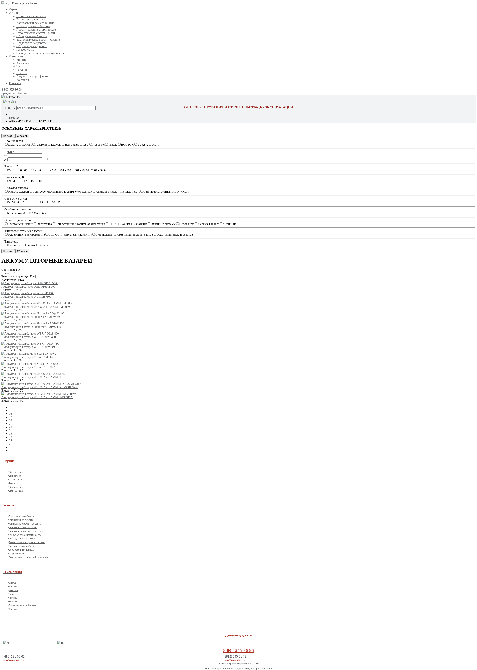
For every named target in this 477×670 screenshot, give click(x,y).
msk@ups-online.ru (13, 660)
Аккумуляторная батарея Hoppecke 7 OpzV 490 (31, 316)
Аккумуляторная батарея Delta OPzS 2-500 (28, 286)
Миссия (21, 59)
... (10, 423)
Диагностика (15, 479)
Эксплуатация (16, 491)
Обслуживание (16, 487)
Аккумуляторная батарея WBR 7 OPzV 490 (28, 347)
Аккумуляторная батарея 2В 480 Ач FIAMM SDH (33, 377)
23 (10, 437)
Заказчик (13, 590)
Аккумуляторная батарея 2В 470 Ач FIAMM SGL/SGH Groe (39, 387)
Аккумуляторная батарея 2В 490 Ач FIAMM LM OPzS (36, 306)
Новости (21, 73)
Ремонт (12, 483)
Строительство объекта (31, 16)
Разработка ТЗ (25, 49)
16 (10, 413)
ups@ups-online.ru (14, 93)
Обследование (16, 472)
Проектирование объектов (33, 26)
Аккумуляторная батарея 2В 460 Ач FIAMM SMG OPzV (37, 397)
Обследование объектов (31, 36)
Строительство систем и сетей (35, 32)
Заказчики (22, 63)
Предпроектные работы (31, 43)
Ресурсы (21, 69)
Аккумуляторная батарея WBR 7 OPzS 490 (28, 336)
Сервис (13, 9)
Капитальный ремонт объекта (35, 22)
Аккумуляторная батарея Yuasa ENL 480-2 (28, 367)
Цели (19, 66)
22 (10, 433)
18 (10, 420)
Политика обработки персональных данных (238, 663)
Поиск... (10, 107)
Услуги (13, 12)
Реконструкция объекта (31, 19)
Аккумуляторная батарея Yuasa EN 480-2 (27, 357)
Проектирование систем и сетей (36, 29)
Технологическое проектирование (38, 39)
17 (10, 417)
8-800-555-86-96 (11, 89)
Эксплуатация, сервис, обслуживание (40, 53)
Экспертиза (15, 476)
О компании (17, 56)
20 (10, 427)
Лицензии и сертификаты (32, 76)
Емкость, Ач (9, 273)
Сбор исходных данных (31, 46)
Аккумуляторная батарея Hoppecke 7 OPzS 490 (31, 326)
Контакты (22, 79)
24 (10, 440)
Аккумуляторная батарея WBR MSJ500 (26, 296)
